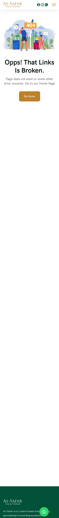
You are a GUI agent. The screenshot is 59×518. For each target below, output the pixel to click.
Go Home (29, 96)
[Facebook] (38, 4)
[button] (44, 512)
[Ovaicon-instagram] (42, 4)
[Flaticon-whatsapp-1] (46, 4)
